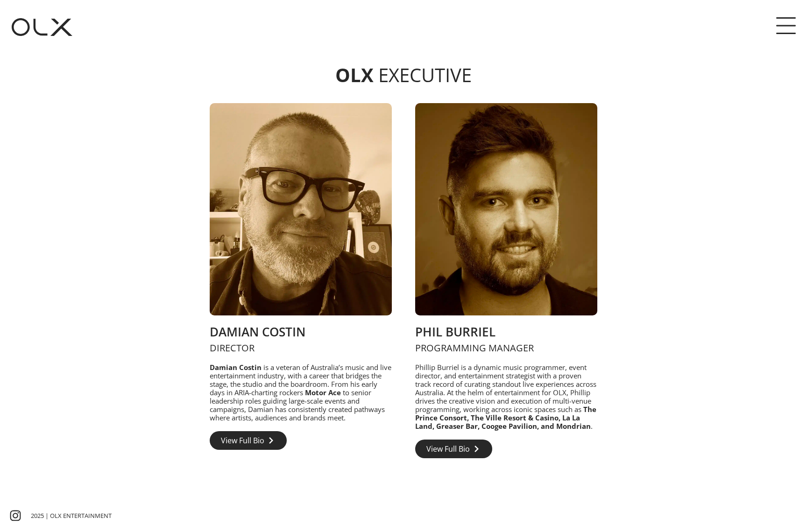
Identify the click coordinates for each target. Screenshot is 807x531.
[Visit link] (300, 280)
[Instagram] (15, 516)
